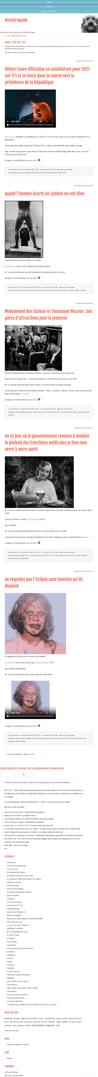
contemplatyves (13, 909)
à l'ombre (73, 782)
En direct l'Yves (13, 935)
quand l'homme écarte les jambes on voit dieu (44, 193)
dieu (19, 290)
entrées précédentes (14, 754)
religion (76, 290)
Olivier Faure (10, 136)
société (27, 1026)
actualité (13, 172)
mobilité (64, 1022)
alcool (27, 555)
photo (72, 290)
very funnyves (12, 869)
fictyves (10, 958)
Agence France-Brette (24, 172)
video (64, 172)
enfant (65, 1018)
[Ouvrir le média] (24, 257)
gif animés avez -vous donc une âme (18, 839)
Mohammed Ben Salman (69, 412)
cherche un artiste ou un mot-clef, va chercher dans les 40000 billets (32, 768)
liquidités (10, 978)
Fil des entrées (12, 52)
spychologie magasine (12, 819)
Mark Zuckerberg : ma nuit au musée (54, 290)
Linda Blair (9, 662)
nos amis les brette (14, 902)
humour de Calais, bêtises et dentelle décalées (25, 919)
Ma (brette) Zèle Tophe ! (16, 872)
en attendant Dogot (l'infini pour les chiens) (21, 829)
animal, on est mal (14, 882)
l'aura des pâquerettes (15, 998)
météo (76, 738)
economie (28, 412)
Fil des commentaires (27, 52)
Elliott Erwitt (10, 266)
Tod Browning (33, 519)
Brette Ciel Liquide (14, 915)
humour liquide (13, 895)
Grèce (39, 290)
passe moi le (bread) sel (16, 912)
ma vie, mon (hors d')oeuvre (18, 925)
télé (60, 172)
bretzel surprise (13, 886)
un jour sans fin (13, 971)
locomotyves (12, 942)
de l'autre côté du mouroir (17, 995)
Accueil (7, 36)
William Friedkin (42, 662)
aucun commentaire (65, 169)
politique (56, 172)
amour (41, 1018)
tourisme (11, 415)
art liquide (11, 938)
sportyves (11, 899)
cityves (9, 962)
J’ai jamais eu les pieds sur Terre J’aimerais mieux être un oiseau (32, 1005)
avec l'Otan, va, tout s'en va (18, 981)
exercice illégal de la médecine (31, 738)
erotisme (33, 290)
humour (44, 1022)
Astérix (12, 738)
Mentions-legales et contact (18, 1045)
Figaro (86, 537)
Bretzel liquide (16, 20)
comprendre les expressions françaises (19, 835)
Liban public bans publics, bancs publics (22, 988)
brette (9, 1058)
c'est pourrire (12, 985)
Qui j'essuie (11, 862)
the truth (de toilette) (15, 889)
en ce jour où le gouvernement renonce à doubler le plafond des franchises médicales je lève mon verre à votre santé (47, 442)
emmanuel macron (39, 412)
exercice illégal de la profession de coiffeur (20, 832)
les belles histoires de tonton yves (20, 876)
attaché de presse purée (13, 812)
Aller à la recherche (49, 11)
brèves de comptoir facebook (18, 975)
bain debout (11, 991)
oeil (80, 738)
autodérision (50, 1018)
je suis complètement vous (17, 932)
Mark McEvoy (55, 412)
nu (68, 290)
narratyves (11, 955)
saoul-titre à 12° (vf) (48, 169)
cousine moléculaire (14, 1001)
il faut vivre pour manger (14, 822)
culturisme (13, 290)
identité (51, 1022)
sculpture (83, 290)
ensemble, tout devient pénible (19, 892)
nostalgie (72, 1022)
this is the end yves (14, 922)
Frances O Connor (49, 555)
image (58, 1022)
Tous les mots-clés (11, 1031)
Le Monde (24, 393)
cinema (32, 555)
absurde (8, 1018)
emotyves (11, 965)
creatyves (10, 952)
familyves (10, 968)
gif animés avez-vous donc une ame (68, 555)
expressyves (11, 945)
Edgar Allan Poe (37, 172)
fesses (48, 412)
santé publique (13, 558)
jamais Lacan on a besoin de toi (16, 825)
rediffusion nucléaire (15, 928)
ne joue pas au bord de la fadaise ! (20, 948)
